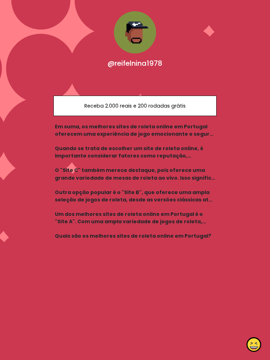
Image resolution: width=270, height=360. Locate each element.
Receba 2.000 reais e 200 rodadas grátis (135, 105)
